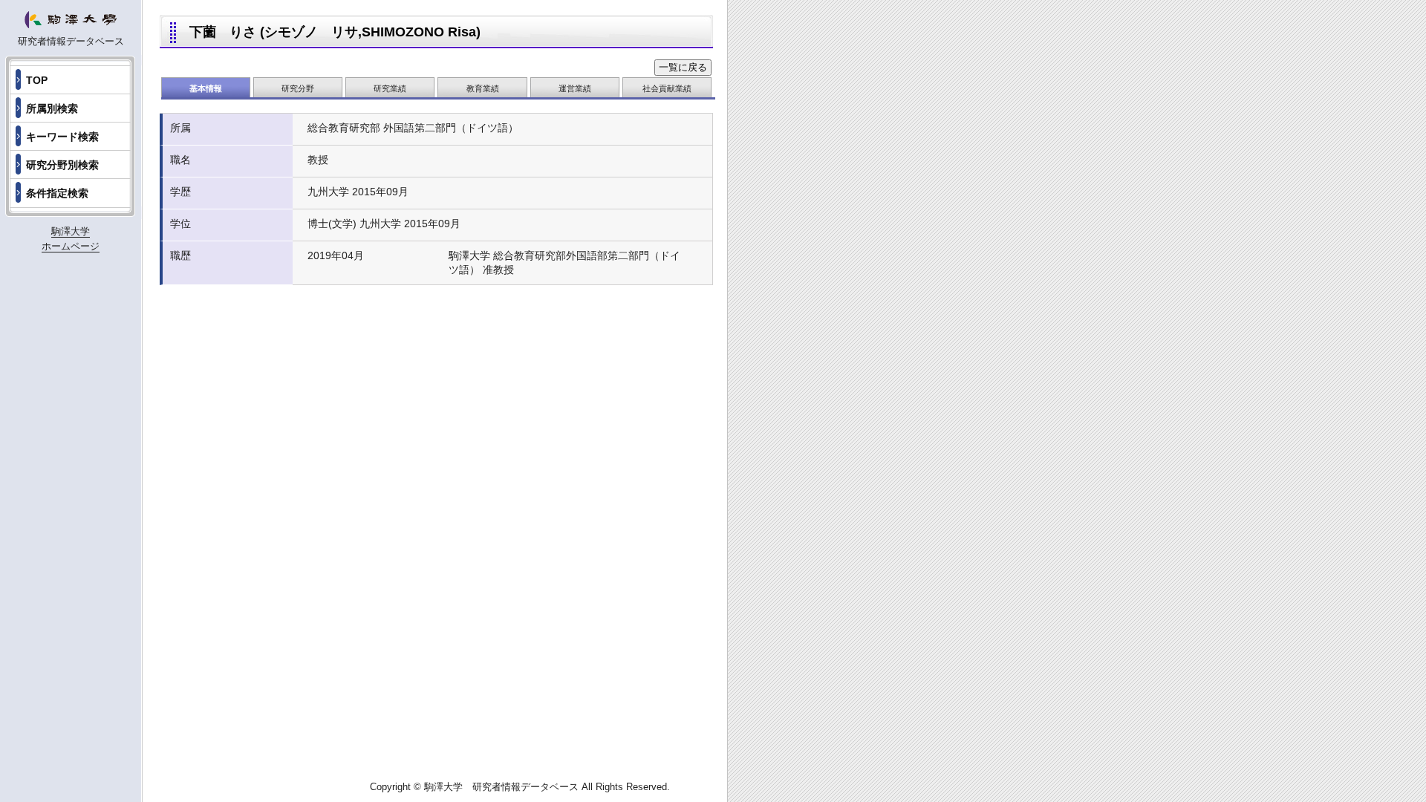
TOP (37, 80)
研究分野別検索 (62, 165)
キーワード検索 (62, 137)
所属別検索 (52, 108)
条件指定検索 (57, 193)
